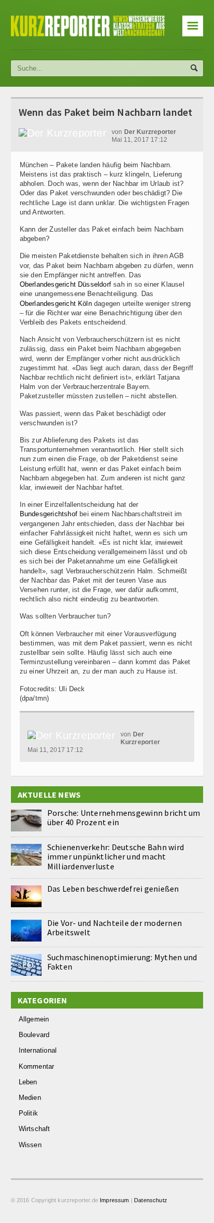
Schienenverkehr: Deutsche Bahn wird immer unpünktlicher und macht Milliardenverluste (115, 856)
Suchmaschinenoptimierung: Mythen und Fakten (122, 962)
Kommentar (37, 1066)
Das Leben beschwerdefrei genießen (113, 888)
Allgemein (34, 1019)
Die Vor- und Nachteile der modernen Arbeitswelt (114, 927)
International (38, 1050)
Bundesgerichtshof (48, 514)
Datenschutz (150, 1200)
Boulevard (34, 1035)
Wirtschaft (34, 1129)
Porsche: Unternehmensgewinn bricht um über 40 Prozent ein (123, 817)
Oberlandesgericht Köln (56, 303)
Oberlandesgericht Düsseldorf (65, 284)
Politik (28, 1113)
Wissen (30, 1145)
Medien (30, 1097)
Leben (28, 1082)
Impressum (114, 1200)
